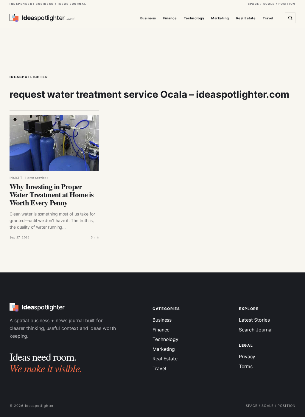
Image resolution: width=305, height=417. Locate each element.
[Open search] (290, 18)
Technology (194, 18)
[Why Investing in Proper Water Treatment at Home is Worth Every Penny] (54, 143)
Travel (268, 18)
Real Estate (246, 18)
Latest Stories (254, 320)
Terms (246, 366)
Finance (170, 18)
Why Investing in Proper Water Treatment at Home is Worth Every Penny (52, 194)
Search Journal (256, 330)
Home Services (36, 177)
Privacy (247, 356)
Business (148, 18)
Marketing (220, 18)
